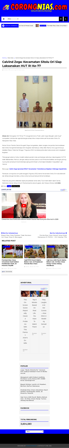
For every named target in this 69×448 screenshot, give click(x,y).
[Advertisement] (34, 43)
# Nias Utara (15, 186)
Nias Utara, (21, 70)
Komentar (8, 271)
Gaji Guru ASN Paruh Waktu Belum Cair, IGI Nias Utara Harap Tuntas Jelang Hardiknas (56, 262)
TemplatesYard (31, 445)
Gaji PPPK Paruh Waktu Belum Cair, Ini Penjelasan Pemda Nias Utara (33, 262)
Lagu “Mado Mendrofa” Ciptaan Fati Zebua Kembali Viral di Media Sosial (34, 371)
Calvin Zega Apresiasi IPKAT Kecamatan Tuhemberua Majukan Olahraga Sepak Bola (37, 169)
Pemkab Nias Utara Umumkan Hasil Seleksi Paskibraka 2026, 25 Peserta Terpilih (10, 262)
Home (4, 58)
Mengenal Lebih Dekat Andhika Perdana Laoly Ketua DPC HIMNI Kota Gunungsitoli (33, 378)
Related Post (9, 241)
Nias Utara (37, 25)
